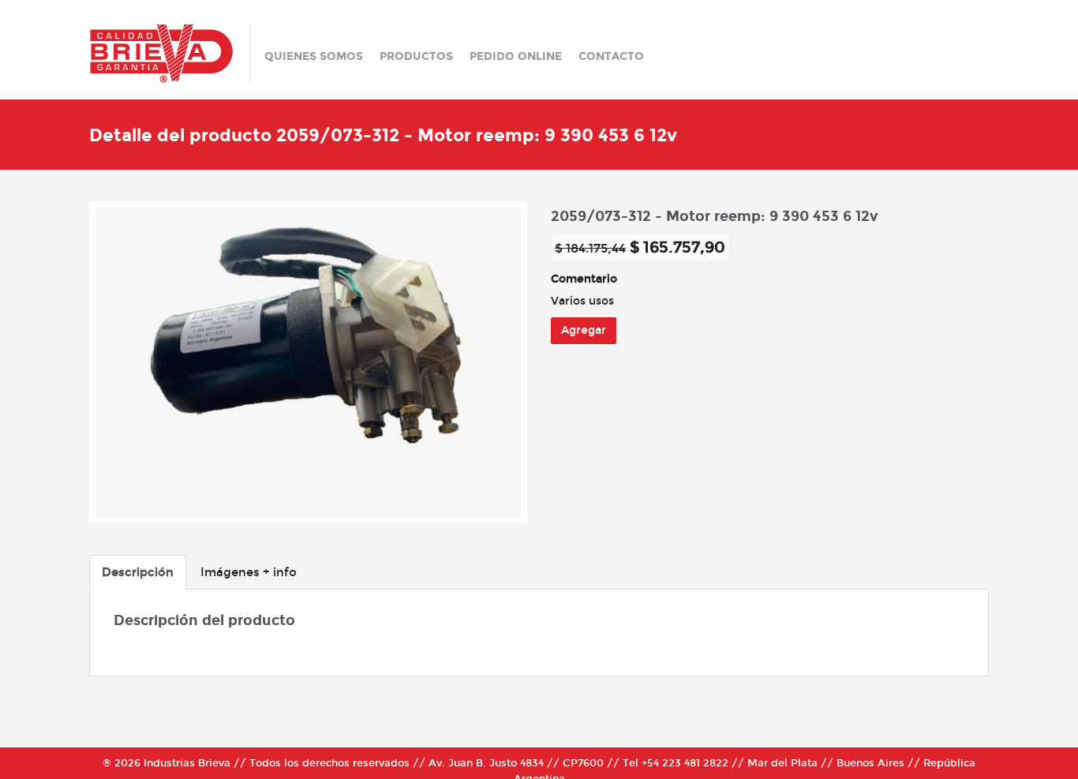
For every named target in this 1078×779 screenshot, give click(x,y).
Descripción (138, 572)
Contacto (611, 56)
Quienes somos (313, 56)
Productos (416, 56)
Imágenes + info (248, 572)
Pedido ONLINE (516, 56)
